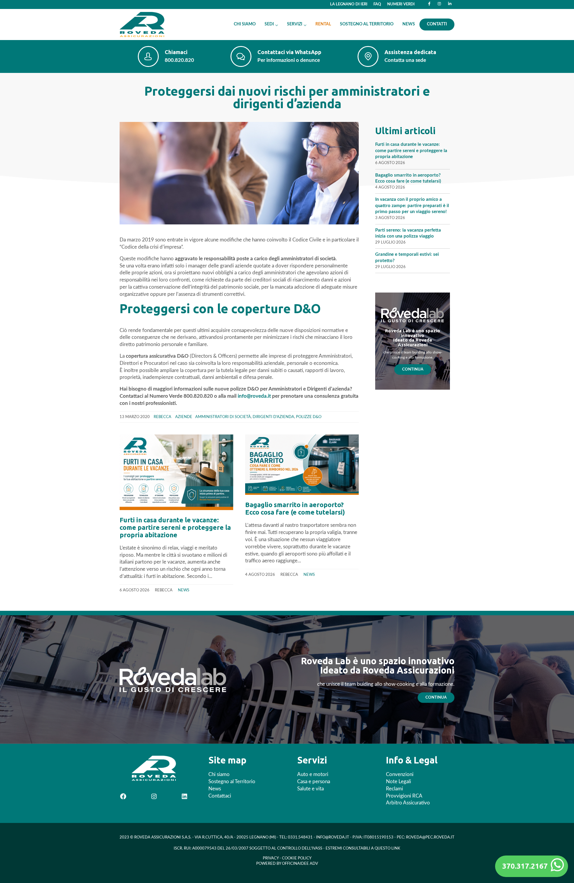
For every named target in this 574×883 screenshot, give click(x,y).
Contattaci (219, 795)
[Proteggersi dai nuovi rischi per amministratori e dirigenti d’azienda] (239, 173)
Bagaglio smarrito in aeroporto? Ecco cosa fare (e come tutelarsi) (295, 508)
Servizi (294, 24)
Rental (323, 24)
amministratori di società (223, 417)
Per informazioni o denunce (288, 60)
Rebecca (162, 417)
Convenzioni (399, 774)
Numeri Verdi (401, 4)
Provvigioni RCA (404, 795)
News (408, 24)
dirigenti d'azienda (273, 417)
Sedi (269, 24)
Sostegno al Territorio (366, 24)
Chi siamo (245, 24)
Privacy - (272, 858)
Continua (412, 369)
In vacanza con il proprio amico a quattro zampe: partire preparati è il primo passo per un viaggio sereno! (412, 205)
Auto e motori (312, 774)
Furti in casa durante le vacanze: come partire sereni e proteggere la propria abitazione (175, 527)
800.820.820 (179, 60)
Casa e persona (313, 781)
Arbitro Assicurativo (408, 802)
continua (436, 697)
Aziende (183, 417)
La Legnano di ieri (348, 4)
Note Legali (398, 781)
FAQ (377, 4)
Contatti (437, 24)
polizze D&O (308, 417)
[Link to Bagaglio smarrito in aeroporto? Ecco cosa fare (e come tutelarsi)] (302, 464)
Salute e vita (310, 788)
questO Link (387, 848)
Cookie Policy (297, 858)
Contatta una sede (405, 60)
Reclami (394, 788)
